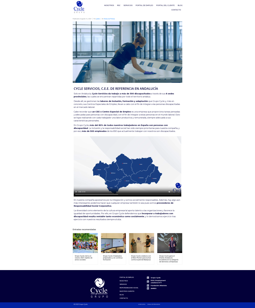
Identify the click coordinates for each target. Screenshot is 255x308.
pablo (98, 19)
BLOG (180, 5)
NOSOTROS (109, 5)
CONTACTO (176, 10)
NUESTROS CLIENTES (127, 291)
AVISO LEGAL (141, 304)
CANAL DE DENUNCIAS (153, 304)
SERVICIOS (128, 5)
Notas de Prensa (109, 19)
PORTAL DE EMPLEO (144, 5)
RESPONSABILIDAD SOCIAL (129, 288)
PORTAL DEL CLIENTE (165, 5)
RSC (118, 5)
